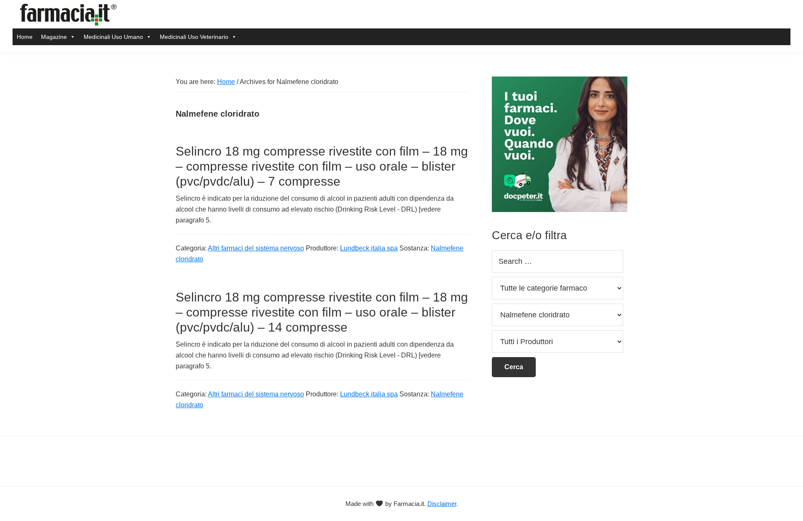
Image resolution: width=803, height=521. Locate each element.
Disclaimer (441, 503)
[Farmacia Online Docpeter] (559, 81)
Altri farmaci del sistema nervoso (256, 248)
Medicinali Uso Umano (113, 36)
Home (25, 36)
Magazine (54, 36)
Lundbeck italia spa (369, 248)
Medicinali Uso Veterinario (194, 36)
